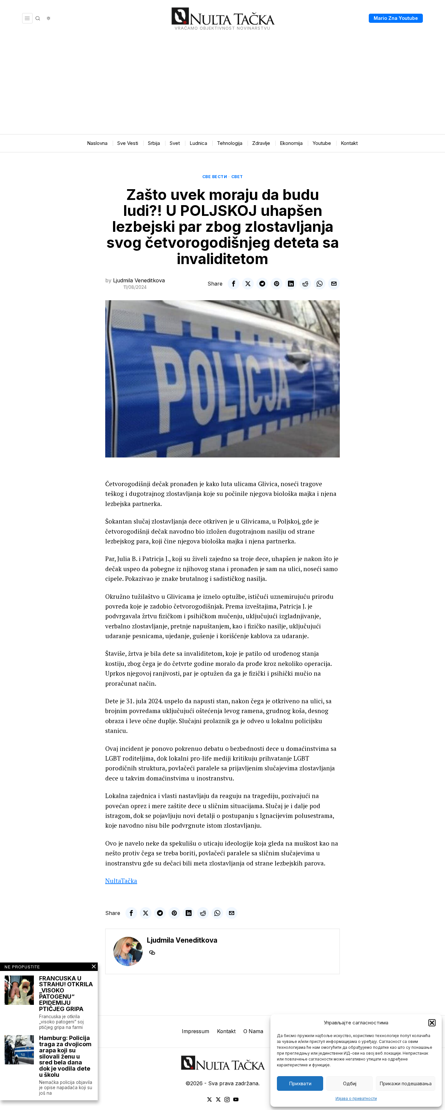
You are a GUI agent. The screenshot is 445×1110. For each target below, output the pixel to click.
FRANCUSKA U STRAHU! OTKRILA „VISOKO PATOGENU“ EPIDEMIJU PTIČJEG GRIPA (66, 994)
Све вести (214, 176)
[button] (432, 1022)
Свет (237, 176)
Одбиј (349, 1083)
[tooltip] (233, 283)
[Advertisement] (222, 85)
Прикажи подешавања (406, 1083)
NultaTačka (121, 881)
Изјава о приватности (356, 1098)
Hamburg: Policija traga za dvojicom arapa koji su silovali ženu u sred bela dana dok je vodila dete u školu (65, 1056)
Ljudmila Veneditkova (139, 280)
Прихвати (300, 1083)
